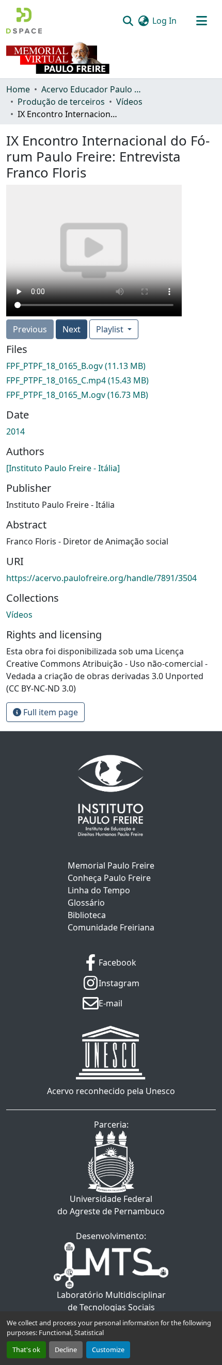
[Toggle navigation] (201, 20)
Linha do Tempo (99, 890)
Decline (66, 1349)
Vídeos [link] (129, 101)
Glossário (86, 902)
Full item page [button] (49, 712)
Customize (108, 1349)
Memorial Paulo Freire (111, 865)
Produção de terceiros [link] (61, 101)
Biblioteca (87, 915)
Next (71, 329)
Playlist (110, 329)
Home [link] (18, 89)
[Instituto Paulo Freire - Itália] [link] (63, 468)
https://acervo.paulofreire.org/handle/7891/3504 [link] (101, 578)
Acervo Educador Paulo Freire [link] (93, 89)
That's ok (26, 1349)
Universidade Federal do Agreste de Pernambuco (111, 1205)
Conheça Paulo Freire (109, 878)
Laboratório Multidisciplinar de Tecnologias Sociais (111, 1301)
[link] (111, 366)
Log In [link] (164, 20)
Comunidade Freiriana (111, 927)
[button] (24, 21)
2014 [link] (15, 431)
